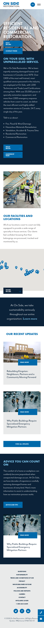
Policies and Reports (22, 591)
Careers (22, 594)
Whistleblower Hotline (22, 584)
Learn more (30, 318)
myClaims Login (22, 600)
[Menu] (39, 4)
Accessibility (22, 587)
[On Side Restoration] (11, 4)
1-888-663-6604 (22, 604)
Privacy (22, 581)
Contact (22, 597)
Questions (22, 571)
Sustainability (22, 575)
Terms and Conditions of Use (22, 578)
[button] (2, 262)
